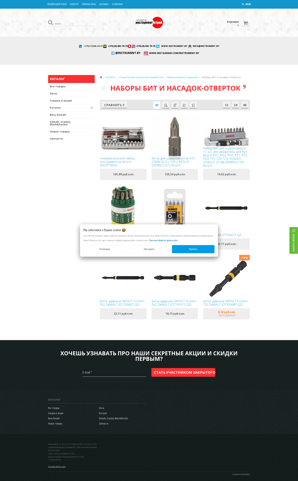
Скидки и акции (61, 100)
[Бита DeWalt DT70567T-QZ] (226, 208)
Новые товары (60, 131)
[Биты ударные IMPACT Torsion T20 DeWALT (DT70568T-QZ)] (226, 278)
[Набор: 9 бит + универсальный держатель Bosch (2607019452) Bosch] (123, 208)
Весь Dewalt (58, 114)
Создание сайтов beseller (241, 474)
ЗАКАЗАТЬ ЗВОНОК (293, 243)
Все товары (58, 86)
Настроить (149, 249)
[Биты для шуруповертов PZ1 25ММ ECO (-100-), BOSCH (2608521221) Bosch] (175, 138)
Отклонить (104, 249)
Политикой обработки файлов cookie (163, 240)
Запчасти (56, 138)
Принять (193, 249)
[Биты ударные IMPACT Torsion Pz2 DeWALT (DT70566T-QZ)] (123, 278)
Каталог (55, 107)
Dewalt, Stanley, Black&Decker (60, 123)
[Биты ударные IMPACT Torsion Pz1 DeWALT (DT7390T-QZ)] (175, 208)
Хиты (53, 93)
